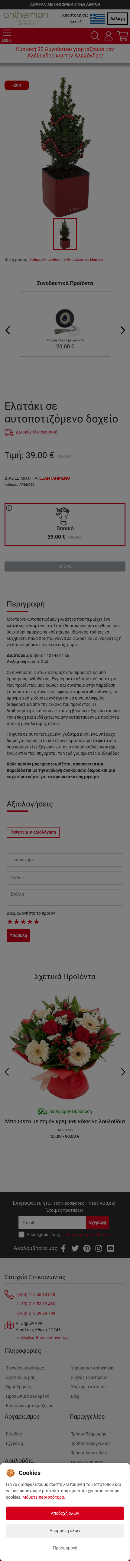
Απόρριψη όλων (65, 1530)
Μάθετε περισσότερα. (43, 1497)
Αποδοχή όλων (65, 1513)
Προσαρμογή (65, 1547)
